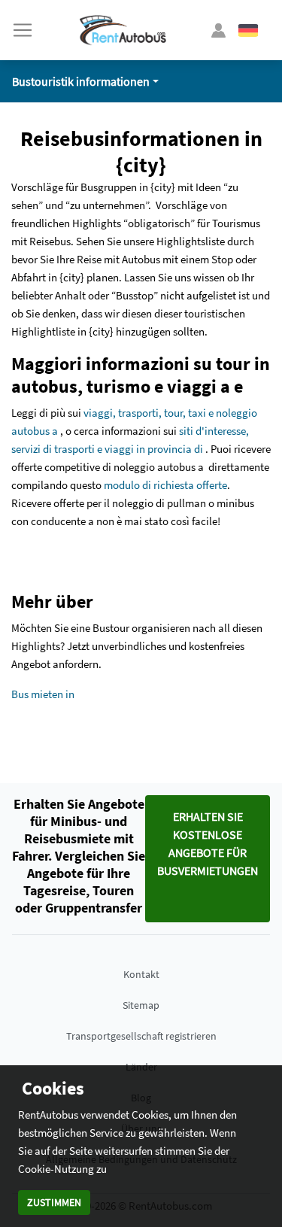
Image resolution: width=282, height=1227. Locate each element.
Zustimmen (54, 1202)
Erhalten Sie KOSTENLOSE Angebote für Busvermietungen (207, 843)
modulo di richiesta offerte (165, 485)
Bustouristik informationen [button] (81, 81)
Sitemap (141, 1005)
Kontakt (141, 974)
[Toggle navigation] (22, 30)
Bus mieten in (42, 694)
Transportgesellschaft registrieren (141, 1036)
